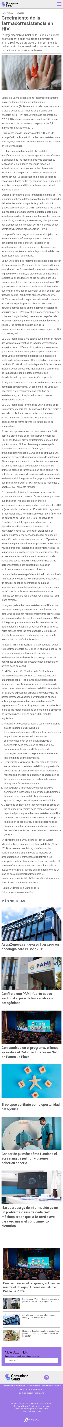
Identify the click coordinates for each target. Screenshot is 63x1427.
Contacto (39, 1393)
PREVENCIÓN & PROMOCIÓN (14, 1386)
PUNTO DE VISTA (35, 1390)
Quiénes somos (26, 1393)
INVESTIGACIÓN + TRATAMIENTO (40, 1386)
